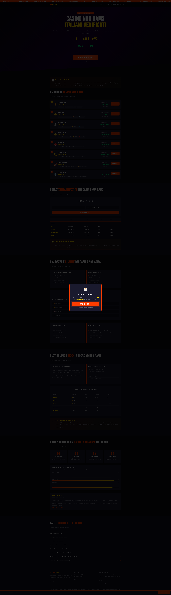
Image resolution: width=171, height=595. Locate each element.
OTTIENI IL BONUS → (86, 304)
